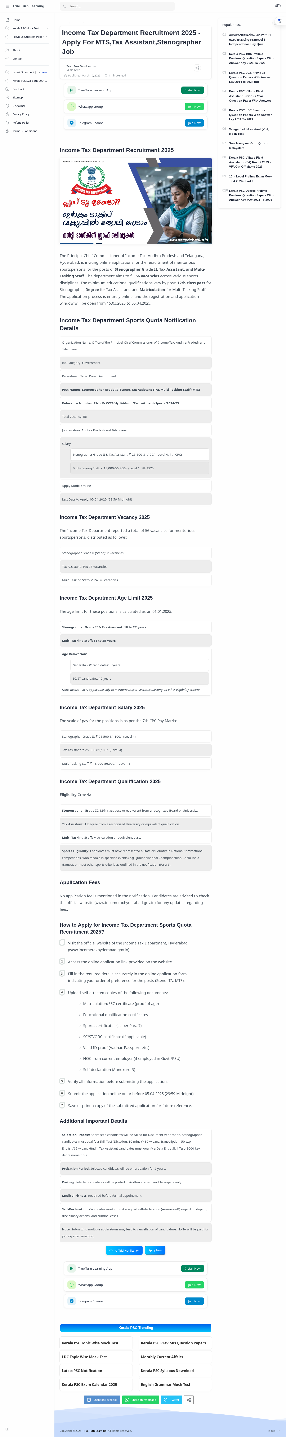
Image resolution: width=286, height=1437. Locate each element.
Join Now (194, 107)
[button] (278, 6)
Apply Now (155, 1250)
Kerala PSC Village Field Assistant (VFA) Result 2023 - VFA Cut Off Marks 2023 (250, 162)
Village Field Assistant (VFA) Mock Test (249, 131)
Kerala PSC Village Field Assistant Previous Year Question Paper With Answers (250, 96)
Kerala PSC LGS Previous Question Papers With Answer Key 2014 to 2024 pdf (250, 77)
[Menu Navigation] (7, 6)
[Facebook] (7, 1429)
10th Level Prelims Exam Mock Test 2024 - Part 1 (250, 179)
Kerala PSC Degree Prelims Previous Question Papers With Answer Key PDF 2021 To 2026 (251, 195)
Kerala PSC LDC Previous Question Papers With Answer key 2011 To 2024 (250, 115)
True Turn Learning (28, 6)
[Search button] (65, 6)
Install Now (193, 90)
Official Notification (127, 1250)
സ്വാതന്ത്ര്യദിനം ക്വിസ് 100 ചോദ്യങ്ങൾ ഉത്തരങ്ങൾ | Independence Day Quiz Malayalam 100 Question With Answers (250, 40)
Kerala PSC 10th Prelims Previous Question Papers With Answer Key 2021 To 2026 (251, 58)
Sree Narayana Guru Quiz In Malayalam (248, 146)
